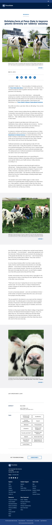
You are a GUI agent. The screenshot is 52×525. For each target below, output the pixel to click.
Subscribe (34, 457)
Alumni (26, 436)
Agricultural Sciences (26, 440)
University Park (38, 436)
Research (26, 14)
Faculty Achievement (26, 421)
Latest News (26, 444)
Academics (38, 416)
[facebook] (17, 77)
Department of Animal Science (16, 135)
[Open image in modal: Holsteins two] (26, 215)
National (26, 424)
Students (26, 428)
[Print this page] (34, 77)
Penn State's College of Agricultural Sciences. (30, 102)
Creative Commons (34, 66)
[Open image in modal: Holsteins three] (26, 353)
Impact (38, 421)
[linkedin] (26, 77)
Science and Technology (26, 416)
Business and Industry (38, 433)
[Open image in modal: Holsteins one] (26, 44)
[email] (30, 77)
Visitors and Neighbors (38, 428)
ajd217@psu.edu (24, 408)
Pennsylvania (38, 424)
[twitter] (21, 77)
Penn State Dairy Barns (16, 88)
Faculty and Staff (26, 433)
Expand (40, 68)
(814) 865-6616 (29, 409)
